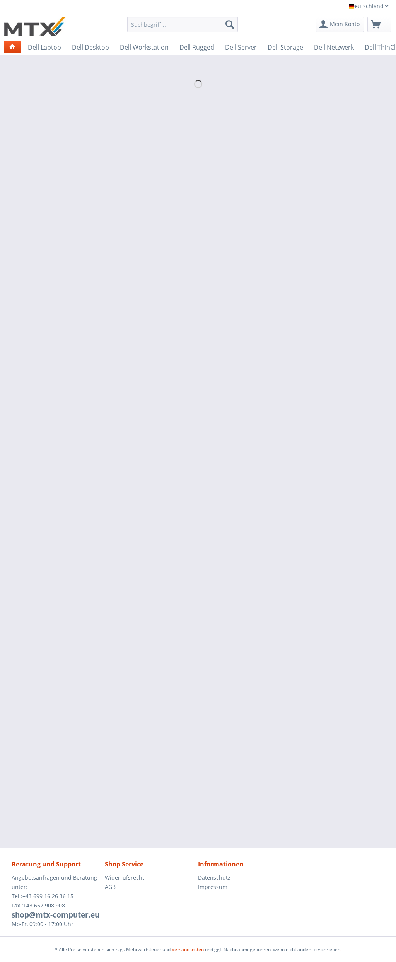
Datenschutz (214, 877)
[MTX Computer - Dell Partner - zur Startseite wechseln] (35, 26)
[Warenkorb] (379, 24)
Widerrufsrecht (124, 877)
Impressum (212, 886)
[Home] (12, 47)
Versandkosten (188, 949)
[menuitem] (182, 27)
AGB (110, 886)
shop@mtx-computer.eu (55, 915)
